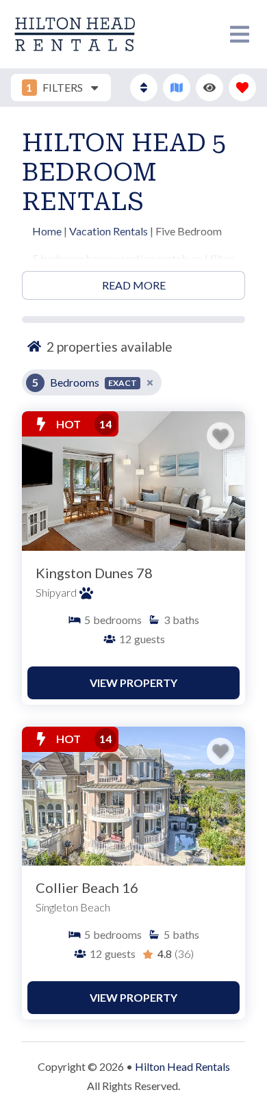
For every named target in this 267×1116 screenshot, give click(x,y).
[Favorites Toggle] (242, 87)
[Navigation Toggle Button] (239, 34)
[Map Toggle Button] (176, 87)
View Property (133, 682)
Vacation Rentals (108, 230)
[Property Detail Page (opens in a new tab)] (133, 481)
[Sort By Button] (143, 87)
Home (47, 230)
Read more (134, 284)
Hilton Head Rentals (182, 1066)
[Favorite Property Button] (220, 436)
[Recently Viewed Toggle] (209, 87)
